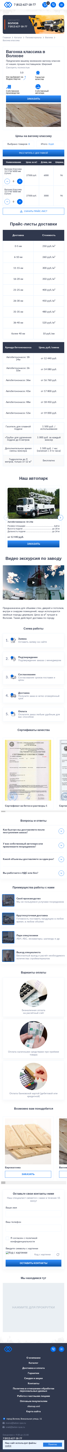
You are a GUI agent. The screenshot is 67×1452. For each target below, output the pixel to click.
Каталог (18, 38)
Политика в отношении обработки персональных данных (33, 1389)
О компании (33, 1358)
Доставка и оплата (33, 1368)
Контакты (33, 1383)
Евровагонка (13, 1167)
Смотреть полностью (18, 67)
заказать (28, 1174)
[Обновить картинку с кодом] (57, 1254)
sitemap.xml (33, 1406)
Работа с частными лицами (33, 1396)
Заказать (33, 99)
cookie (8, 1446)
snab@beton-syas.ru (15, 1427)
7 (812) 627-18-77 (25, 4)
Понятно (52, 1444)
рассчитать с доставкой (33, 153)
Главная (7, 38)
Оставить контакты (33, 1263)
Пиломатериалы (33, 38)
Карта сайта (33, 1411)
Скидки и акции (33, 1378)
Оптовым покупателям (33, 1401)
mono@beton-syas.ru (16, 1423)
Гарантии (33, 1373)
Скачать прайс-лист (35, 211)
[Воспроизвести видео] (33, 582)
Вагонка (49, 38)
